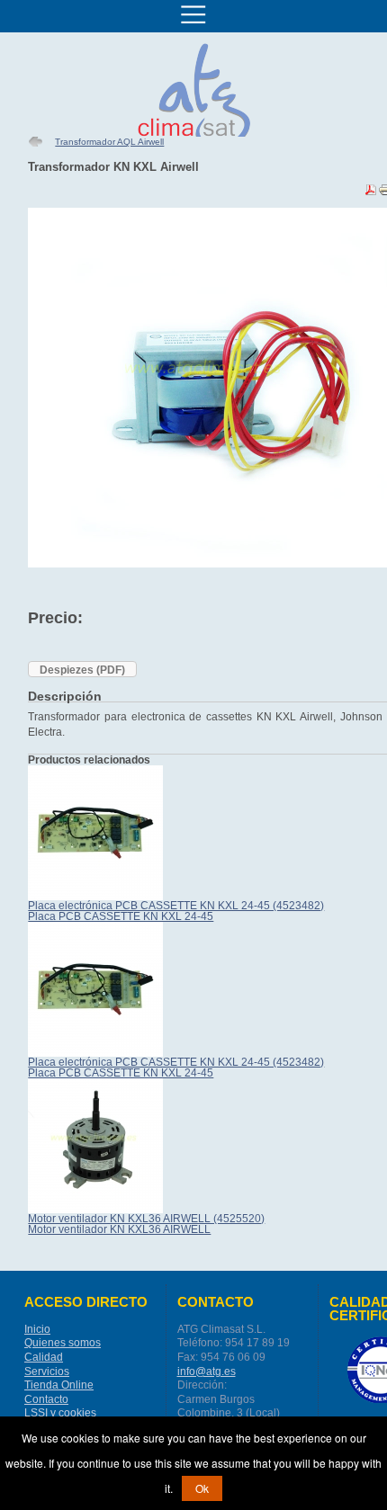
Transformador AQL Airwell (109, 142)
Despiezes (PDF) (82, 670)
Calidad (43, 1357)
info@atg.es (206, 1371)
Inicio (37, 1329)
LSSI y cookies (60, 1413)
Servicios (46, 1371)
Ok (202, 1488)
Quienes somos (62, 1342)
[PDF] (371, 193)
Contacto (46, 1399)
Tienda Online (59, 1385)
